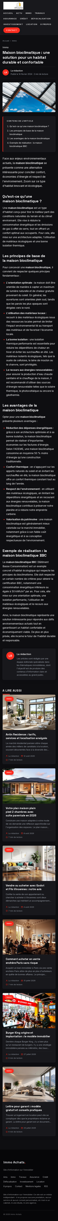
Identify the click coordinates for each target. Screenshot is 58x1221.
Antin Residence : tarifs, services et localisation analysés (26, 736)
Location (31, 24)
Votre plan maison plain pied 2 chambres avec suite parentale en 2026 (21, 811)
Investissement (13, 24)
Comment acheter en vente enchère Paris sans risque (23, 960)
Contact (11, 30)
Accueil (8, 13)
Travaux (40, 13)
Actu (19, 13)
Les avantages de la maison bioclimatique (30, 138)
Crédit (24, 19)
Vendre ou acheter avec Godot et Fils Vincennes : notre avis (25, 887)
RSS (46, 1186)
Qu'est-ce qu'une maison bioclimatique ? (29, 126)
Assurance (10, 19)
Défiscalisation (41, 19)
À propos (45, 24)
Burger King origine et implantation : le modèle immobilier (28, 1034)
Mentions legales (33, 1186)
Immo (28, 13)
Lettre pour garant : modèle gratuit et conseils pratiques (24, 1108)
